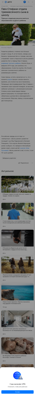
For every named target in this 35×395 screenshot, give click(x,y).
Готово (17, 392)
